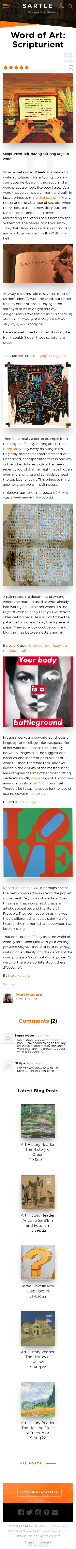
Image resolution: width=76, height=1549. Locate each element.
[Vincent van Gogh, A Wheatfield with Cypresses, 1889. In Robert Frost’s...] (38, 1414)
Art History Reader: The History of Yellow (38, 1357)
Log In (62, 6)
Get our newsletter (39, 1492)
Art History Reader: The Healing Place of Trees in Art (38, 1428)
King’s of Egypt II (52, 356)
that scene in (49, 197)
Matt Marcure (19, 975)
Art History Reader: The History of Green (38, 1150)
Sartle (38, 6)
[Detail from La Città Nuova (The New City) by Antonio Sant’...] (38, 1207)
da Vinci (39, 783)
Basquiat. (10, 449)
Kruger (36, 778)
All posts (31, 1463)
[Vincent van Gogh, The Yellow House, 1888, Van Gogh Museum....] (38, 1343)
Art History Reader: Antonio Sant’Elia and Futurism (38, 1221)
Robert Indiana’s (16, 888)
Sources (8, 984)
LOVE (33, 802)
